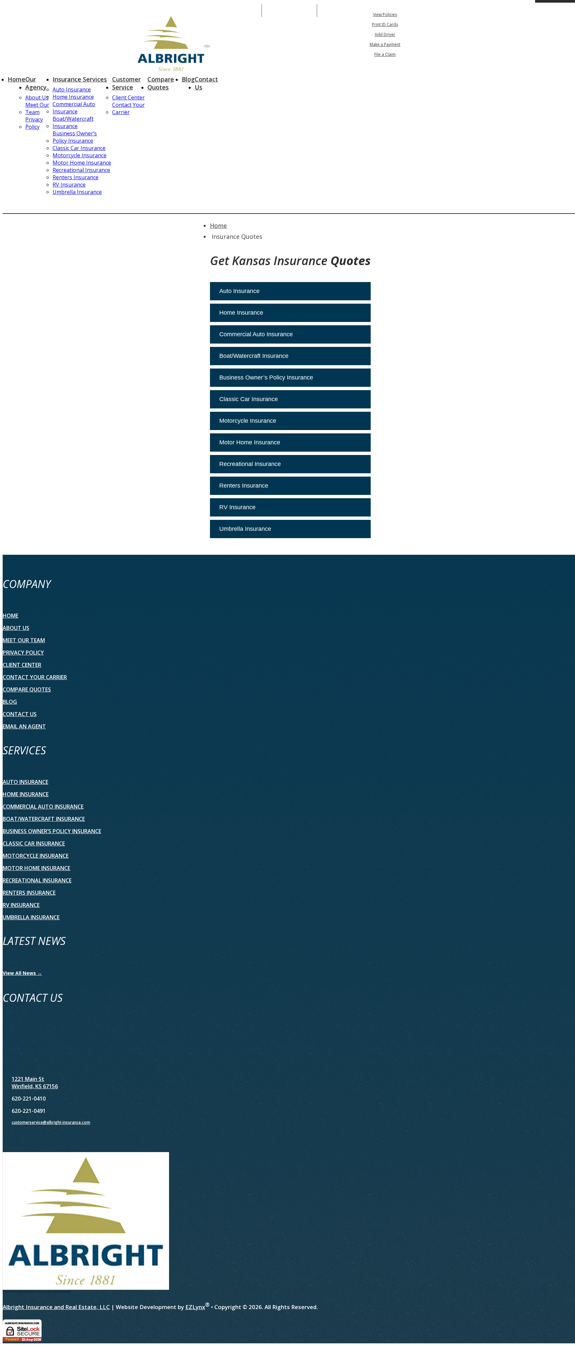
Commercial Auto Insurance (74, 107)
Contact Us (206, 83)
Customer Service (126, 83)
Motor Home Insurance (82, 162)
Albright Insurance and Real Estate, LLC (56, 1307)
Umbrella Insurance (77, 192)
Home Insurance (73, 96)
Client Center (128, 97)
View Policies (385, 14)
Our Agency (36, 83)
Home (16, 79)
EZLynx (195, 1307)
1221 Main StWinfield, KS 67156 (35, 1082)
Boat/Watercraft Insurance (73, 122)
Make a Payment (385, 44)
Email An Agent (289, 10)
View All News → (22, 973)
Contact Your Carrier (128, 108)
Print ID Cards (385, 24)
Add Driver (385, 34)
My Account (463, 10)
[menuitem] (385, 14)
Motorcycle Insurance (79, 155)
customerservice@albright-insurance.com (51, 1122)
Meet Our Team (37, 108)
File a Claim (385, 54)
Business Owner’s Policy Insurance (75, 137)
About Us (37, 97)
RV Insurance (69, 184)
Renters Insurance (75, 177)
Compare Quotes (160, 83)
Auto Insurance (72, 89)
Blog (188, 79)
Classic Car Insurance (79, 148)
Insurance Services (80, 79)
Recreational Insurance (81, 170)
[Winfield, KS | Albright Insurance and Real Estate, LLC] (171, 44)
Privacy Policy (34, 123)
